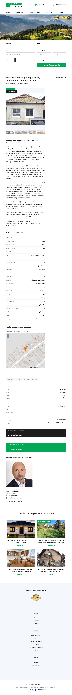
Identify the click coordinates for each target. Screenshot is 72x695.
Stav (7, 255)
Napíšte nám (36, 665)
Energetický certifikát (12, 308)
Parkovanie (9, 291)
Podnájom (42, 60)
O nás (8, 12)
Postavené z (9, 294)
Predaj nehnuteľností (11, 83)
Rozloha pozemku (11, 245)
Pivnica (8, 287)
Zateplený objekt (11, 301)
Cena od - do (41, 51)
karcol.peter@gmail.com (15, 498)
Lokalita (8, 43)
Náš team (19, 12)
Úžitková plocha (10, 248)
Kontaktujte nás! (45, 5)
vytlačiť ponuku (16, 435)
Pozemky (36, 644)
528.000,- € (51, 574)
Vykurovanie (9, 283)
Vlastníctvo (9, 252)
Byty (36, 638)
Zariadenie (9, 298)
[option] (36, 27)
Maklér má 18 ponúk (15, 502)
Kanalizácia (9, 276)
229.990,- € (51, 545)
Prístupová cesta (11, 319)
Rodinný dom (24, 83)
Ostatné (36, 650)
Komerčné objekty (36, 641)
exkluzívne (10, 89)
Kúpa (32, 60)
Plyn (7, 273)
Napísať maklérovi (16, 449)
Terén (7, 315)
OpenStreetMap (34, 367)
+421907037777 (13, 496)
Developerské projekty (36, 647)
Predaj (11, 60)
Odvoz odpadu (10, 262)
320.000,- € (20, 545)
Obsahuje (9, 51)
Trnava (18, 379)
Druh (38, 43)
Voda (7, 266)
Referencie (50, 12)
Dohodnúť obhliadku (17, 445)
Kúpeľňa (8, 280)
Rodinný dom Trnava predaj (29, 379)
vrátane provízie (44, 521)
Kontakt (63, 12)
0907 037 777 (61, 5)
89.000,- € (61, 77)
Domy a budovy (36, 636)
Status (8, 259)
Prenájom (22, 60)
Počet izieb (9, 237)
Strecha (8, 305)
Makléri (36, 662)
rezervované (11, 91)
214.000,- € (20, 574)
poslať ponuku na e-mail (18, 431)
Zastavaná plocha (11, 241)
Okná (7, 312)
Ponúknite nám (34, 12)
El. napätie (9, 269)
